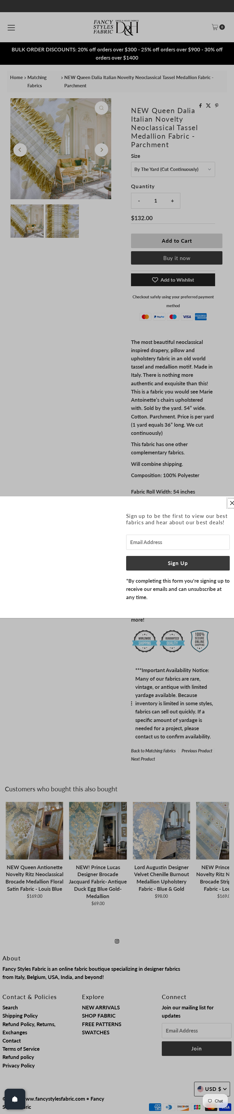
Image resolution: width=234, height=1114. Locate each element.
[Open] (15, 1099)
